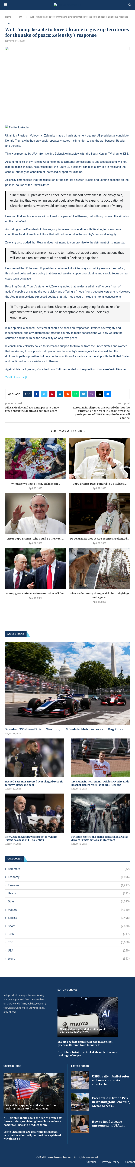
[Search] (129, 5)
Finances (69, 885)
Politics (69, 909)
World (69, 958)
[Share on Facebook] (36, 394)
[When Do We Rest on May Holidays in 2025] (35, 458)
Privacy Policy (110, 1162)
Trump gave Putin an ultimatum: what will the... (35, 593)
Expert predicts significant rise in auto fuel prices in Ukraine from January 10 (84, 1043)
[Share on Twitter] (44, 394)
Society (69, 917)
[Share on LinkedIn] (60, 394)
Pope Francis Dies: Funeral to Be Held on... (100, 483)
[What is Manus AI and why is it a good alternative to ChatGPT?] (87, 1016)
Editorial (91, 1162)
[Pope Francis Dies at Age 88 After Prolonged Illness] (99, 513)
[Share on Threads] (99, 394)
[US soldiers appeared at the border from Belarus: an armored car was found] (34, 1093)
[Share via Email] (107, 394)
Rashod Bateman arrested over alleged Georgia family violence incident (34, 783)
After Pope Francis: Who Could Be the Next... (35, 538)
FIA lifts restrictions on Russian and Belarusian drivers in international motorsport (99, 838)
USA (69, 950)
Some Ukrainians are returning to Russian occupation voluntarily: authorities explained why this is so (32, 1135)
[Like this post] (28, 394)
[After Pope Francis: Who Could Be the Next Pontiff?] (35, 513)
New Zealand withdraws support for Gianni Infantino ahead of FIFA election (31, 838)
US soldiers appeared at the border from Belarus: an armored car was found (31, 1107)
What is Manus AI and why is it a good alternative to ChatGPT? (82, 1031)
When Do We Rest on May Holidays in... (35, 483)
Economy (69, 877)
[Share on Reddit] (67, 394)
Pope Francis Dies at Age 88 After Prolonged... (99, 538)
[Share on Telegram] (83, 394)
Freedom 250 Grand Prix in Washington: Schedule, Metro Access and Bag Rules (64, 729)
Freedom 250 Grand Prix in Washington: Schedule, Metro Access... (111, 1102)
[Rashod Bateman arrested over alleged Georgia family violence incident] (34, 758)
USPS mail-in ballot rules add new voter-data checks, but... (111, 1080)
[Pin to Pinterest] (52, 394)
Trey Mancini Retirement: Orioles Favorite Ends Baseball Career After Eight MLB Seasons (100, 783)
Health (69, 893)
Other (69, 901)
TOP (21, 16)
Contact (130, 1162)
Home (8, 16)
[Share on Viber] (91, 394)
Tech (69, 934)
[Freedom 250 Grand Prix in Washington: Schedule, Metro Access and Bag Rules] (67, 683)
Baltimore (69, 869)
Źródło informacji (16, 377)
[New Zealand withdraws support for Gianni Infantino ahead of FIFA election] (34, 813)
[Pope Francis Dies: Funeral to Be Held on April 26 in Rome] (99, 458)
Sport (69, 926)
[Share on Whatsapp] (75, 394)
